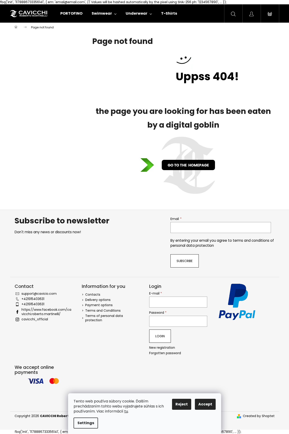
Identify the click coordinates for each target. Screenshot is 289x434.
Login (160, 336)
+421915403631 (32, 299)
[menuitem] (71, 13)
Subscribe (185, 261)
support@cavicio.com (39, 293)
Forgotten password (165, 353)
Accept (205, 404)
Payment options (99, 305)
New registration (162, 348)
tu (126, 411)
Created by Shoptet (259, 416)
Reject (181, 404)
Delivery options (98, 299)
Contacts (92, 294)
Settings (85, 423)
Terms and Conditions (103, 310)
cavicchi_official (34, 319)
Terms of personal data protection (104, 317)
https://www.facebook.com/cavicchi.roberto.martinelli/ (46, 311)
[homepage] (183, 165)
